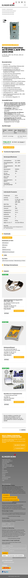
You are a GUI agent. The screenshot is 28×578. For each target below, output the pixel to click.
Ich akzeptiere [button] (6, 495)
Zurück (23, 429)
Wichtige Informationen (11, 265)
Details (6, 313)
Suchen (25, 2)
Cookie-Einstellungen (6, 484)
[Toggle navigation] (25, 5)
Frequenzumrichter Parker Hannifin (9, 10)
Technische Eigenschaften (12, 151)
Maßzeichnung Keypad (9, 252)
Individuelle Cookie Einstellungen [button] (9, 497)
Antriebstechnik (9, 9)
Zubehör (6, 271)
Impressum (23, 501)
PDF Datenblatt (7, 237)
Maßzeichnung (7, 249)
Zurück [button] (4, 555)
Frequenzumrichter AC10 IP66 (8, 12)
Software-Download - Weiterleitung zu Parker (14, 260)
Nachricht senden (19, 445)
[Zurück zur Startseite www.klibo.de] (8, 4)
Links (5, 255)
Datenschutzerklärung (17, 501)
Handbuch (6, 242)
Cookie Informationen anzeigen (14, 516)
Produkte (4, 9)
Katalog (5, 245)
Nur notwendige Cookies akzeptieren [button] (10, 500)
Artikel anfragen (9, 147)
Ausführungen (6, 126)
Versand (23, 131)
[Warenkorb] (19, 2)
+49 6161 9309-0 (20, 448)
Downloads (7, 234)
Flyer (5, 247)
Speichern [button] (5, 553)
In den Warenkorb (18, 310)
